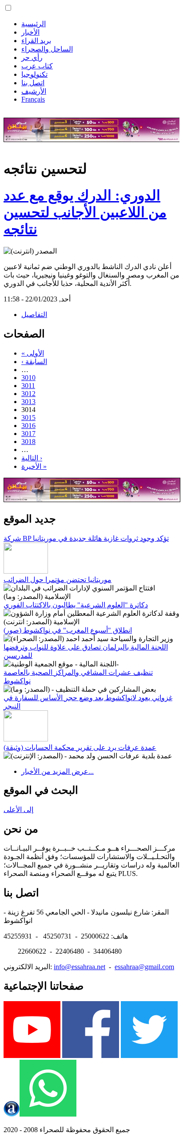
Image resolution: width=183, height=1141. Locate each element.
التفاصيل (34, 314)
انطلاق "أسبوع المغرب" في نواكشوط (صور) (68, 630)
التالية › (31, 458)
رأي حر (32, 57)
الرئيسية (33, 24)
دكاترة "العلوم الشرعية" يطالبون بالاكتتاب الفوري (76, 605)
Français (33, 99)
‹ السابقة (34, 361)
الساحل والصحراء (47, 49)
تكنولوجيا (34, 74)
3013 (28, 401)
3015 (28, 417)
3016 (28, 425)
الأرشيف (33, 91)
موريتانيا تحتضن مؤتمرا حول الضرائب (57, 579)
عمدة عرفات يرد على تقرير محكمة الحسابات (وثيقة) (80, 747)
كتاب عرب (37, 66)
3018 (28, 441)
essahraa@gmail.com (144, 967)
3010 (28, 377)
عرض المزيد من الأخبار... (57, 771)
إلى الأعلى (18, 809)
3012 (28, 393)
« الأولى (32, 353)
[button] (8, 8)
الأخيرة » (34, 466)
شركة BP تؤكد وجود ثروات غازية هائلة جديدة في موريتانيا (86, 538)
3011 (28, 385)
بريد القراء (36, 40)
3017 (28, 433)
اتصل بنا (32, 83)
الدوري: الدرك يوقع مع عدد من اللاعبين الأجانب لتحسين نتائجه (85, 212)
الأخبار (30, 32)
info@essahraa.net (79, 967)
